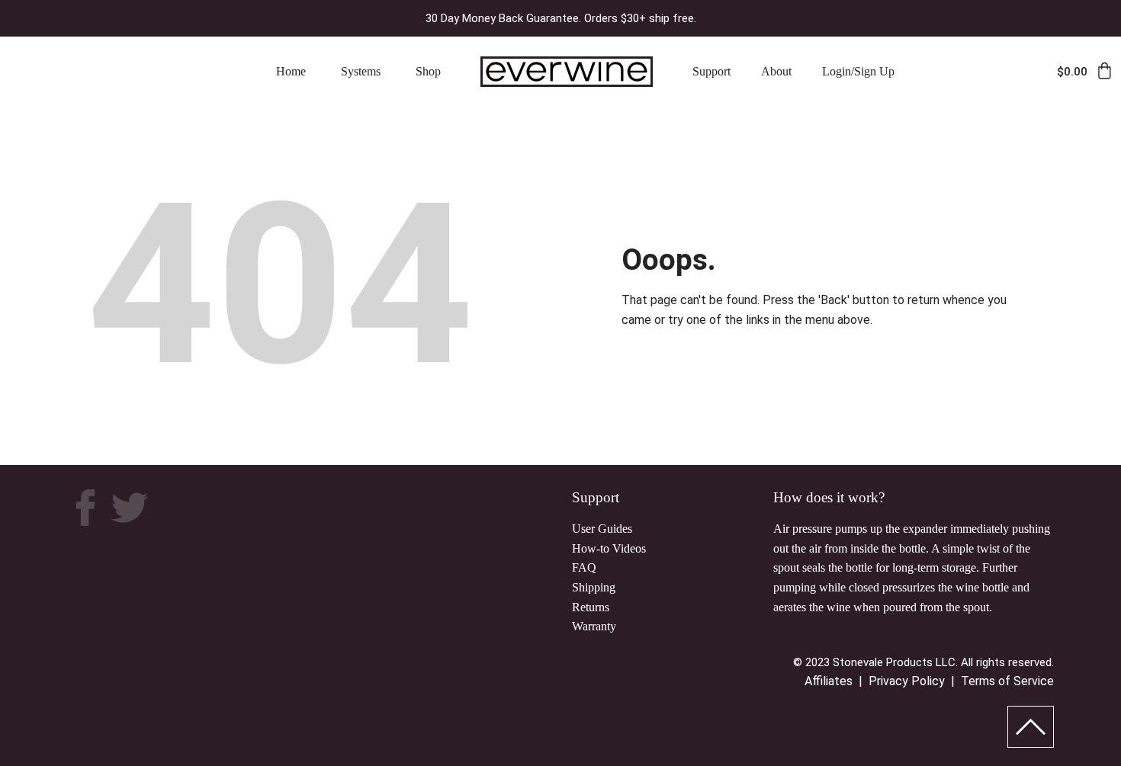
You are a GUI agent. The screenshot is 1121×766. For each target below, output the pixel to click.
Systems (361, 71)
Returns (590, 607)
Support (711, 71)
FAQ (584, 567)
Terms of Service (1007, 681)
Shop (428, 71)
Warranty (594, 626)
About (776, 71)
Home (291, 71)
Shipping (593, 587)
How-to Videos (609, 548)
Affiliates (829, 681)
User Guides (602, 528)
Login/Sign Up (858, 71)
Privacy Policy (907, 681)
